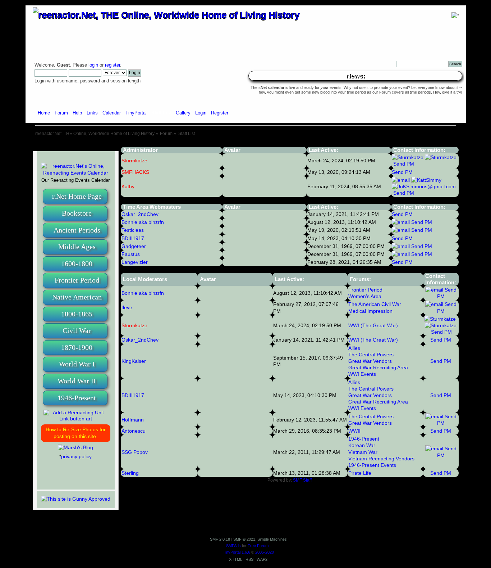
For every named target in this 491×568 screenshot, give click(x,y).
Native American (77, 297)
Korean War (361, 445)
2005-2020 (264, 552)
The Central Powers (371, 354)
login (93, 65)
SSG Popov (134, 452)
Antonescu (133, 431)
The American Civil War (374, 304)
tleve (126, 307)
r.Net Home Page (77, 196)
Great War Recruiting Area (378, 367)
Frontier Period (77, 280)
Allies (354, 348)
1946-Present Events (372, 465)
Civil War (77, 330)
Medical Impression (370, 311)
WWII (354, 431)
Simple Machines (272, 539)
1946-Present (77, 398)
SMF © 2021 (244, 539)
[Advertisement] (245, 144)
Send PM (403, 164)
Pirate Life (359, 473)
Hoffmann (132, 420)
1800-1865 (76, 314)
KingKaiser (133, 361)
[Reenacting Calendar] (75, 173)
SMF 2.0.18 (220, 539)
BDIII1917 (132, 395)
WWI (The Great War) (373, 325)
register (112, 65)
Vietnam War (362, 452)
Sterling (130, 473)
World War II (77, 381)
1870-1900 (76, 347)
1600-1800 (76, 263)
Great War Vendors (370, 361)
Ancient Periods (77, 230)
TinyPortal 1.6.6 (236, 552)
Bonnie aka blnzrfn (142, 293)
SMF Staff (302, 480)
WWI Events (362, 374)
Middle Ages (77, 247)
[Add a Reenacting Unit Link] (75, 419)
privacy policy (76, 456)
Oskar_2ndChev (140, 340)
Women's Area (364, 296)
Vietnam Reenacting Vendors (381, 458)
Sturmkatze (134, 325)
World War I (77, 364)
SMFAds (233, 546)
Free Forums (259, 546)
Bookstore (77, 213)
